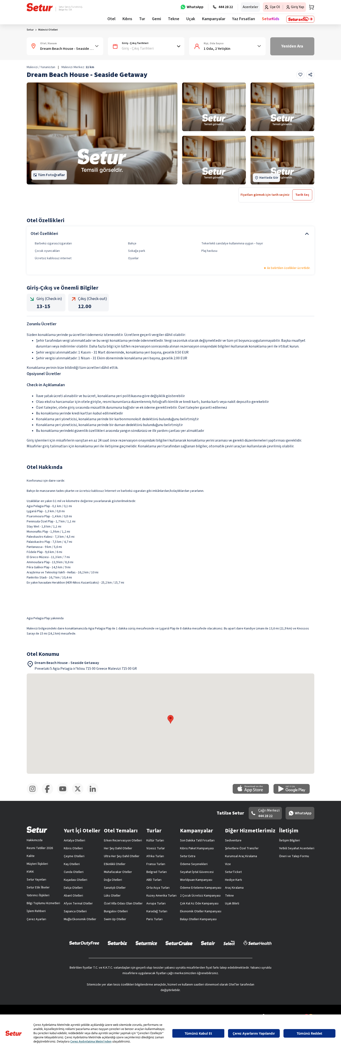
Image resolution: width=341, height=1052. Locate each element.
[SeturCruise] (179, 943)
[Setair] (208, 943)
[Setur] (40, 7)
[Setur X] (79, 793)
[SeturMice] (146, 943)
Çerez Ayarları (36, 919)
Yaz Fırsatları (243, 19)
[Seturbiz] (117, 943)
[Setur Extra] (300, 19)
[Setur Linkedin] (94, 793)
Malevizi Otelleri (48, 30)
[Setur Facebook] (49, 793)
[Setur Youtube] (64, 793)
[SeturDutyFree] (84, 943)
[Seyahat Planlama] (310, 7)
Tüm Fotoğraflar (51, 174)
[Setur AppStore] (253, 792)
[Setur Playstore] (293, 792)
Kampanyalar (213, 19)
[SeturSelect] (229, 943)
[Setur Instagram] (34, 793)
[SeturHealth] (257, 943)
